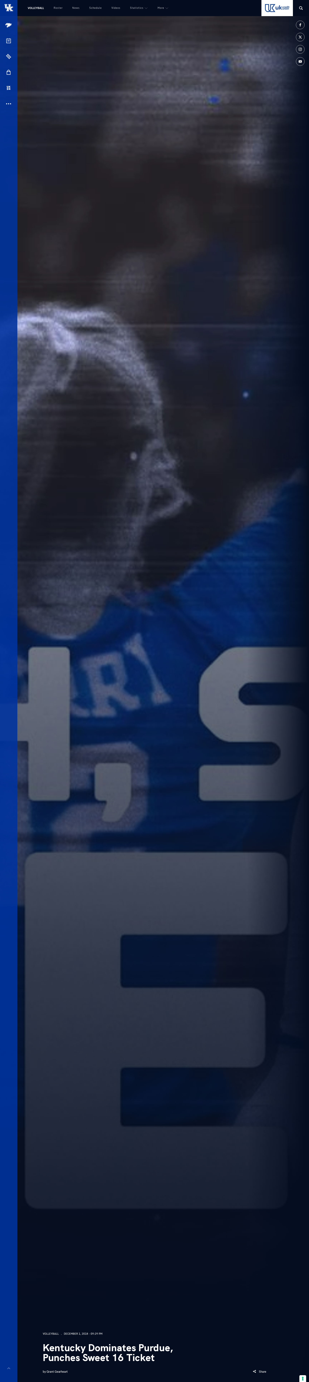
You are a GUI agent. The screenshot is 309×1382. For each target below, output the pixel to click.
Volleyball (36, 8)
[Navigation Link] (9, 25)
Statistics (136, 8)
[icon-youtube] (300, 61)
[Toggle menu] (8, 1368)
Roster (58, 8)
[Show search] (301, 8)
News (76, 8)
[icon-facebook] (300, 25)
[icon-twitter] (300, 37)
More (161, 8)
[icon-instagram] (300, 49)
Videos (115, 8)
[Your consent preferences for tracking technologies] (302, 1378)
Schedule (95, 8)
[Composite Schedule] (8, 41)
